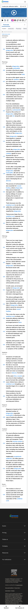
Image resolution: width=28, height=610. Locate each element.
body (23, 74)
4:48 (4, 417)
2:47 (4, 262)
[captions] (20, 20)
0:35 (4, 94)
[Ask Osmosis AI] (12, 20)
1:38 (4, 173)
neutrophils (16, 68)
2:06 (4, 207)
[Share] (23, 6)
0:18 (4, 70)
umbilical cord (10, 205)
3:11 (4, 290)
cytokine (8, 153)
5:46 (4, 494)
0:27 (4, 81)
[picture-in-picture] (17, 20)
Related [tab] (6, 608)
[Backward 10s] (5, 20)
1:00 (4, 127)
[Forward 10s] (7, 20)
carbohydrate (16, 110)
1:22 (4, 156)
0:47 (4, 111)
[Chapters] (15, 20)
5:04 (4, 443)
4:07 (4, 364)
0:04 (4, 49)
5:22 (4, 468)
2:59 (4, 276)
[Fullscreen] (25, 20)
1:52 (4, 192)
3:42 (4, 331)
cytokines (16, 79)
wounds (19, 376)
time (20, 322)
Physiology (18, 28)
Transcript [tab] (6, 25)
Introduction (11, 28)
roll (13, 116)
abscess (8, 181)
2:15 (4, 223)
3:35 (4, 318)
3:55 (4, 344)
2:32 (4, 247)
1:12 (4, 141)
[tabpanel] (14, 265)
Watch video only (5, 34)
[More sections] (24, 24)
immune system (17, 441)
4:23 (4, 382)
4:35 (4, 396)
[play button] (2, 20)
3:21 (4, 304)
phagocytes (9, 50)
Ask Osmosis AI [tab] (19, 608)
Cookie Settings (19, 585)
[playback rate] (23, 20)
